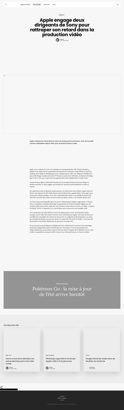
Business (61, 15)
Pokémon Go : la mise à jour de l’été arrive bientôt (62, 290)
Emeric (62, 39)
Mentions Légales (62, 398)
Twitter (87, 355)
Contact (62, 400)
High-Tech (8, 355)
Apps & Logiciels (50, 355)
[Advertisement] (62, 58)
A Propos (62, 396)
